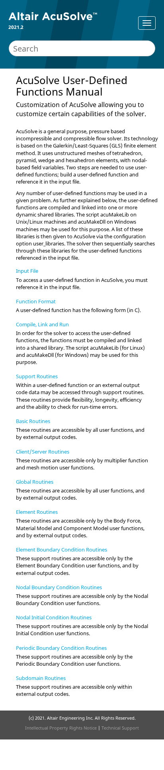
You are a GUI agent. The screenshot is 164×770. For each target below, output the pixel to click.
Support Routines (37, 376)
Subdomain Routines (41, 678)
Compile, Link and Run (42, 324)
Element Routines (37, 511)
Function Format (36, 301)
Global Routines (34, 481)
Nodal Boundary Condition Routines (59, 587)
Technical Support (120, 728)
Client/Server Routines (42, 451)
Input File (27, 270)
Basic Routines (33, 421)
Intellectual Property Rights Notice (61, 728)
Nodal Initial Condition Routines (54, 617)
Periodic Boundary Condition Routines (61, 647)
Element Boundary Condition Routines (61, 549)
